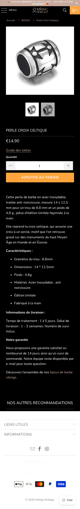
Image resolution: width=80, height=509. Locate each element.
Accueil (11, 20)
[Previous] (9, 62)
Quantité (11, 157)
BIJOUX (26, 20)
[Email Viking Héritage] (33, 449)
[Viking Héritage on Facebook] (40, 449)
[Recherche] (65, 10)
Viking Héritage (44, 500)
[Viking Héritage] (40, 10)
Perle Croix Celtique (47, 20)
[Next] (71, 62)
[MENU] (2, 10)
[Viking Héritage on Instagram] (47, 449)
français (35, 461)
